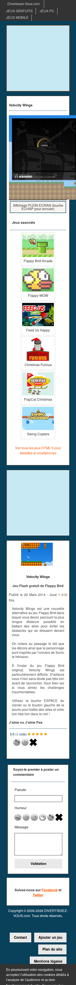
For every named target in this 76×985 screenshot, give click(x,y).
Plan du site (52, 949)
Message (21, 827)
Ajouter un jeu (50, 937)
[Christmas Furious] (38, 337)
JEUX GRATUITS (19, 10)
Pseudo (20, 789)
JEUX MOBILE (17, 17)
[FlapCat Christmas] (38, 372)
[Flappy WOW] (38, 268)
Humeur (21, 807)
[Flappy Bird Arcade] (38, 234)
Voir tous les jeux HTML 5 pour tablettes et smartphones (38, 450)
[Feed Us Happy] (38, 303)
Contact (20, 937)
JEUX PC (47, 10)
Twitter (38, 895)
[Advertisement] (38, 58)
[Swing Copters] (38, 407)
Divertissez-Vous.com (23, 3)
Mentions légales (48, 961)
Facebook (50, 889)
